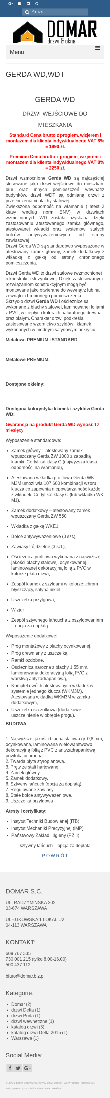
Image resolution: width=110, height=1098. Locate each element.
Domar (18, 1004)
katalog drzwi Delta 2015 (36, 1032)
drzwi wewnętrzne (29, 1021)
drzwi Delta (22, 1010)
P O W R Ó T (55, 855)
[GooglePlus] (27, 1068)
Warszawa (21, 1038)
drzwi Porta (22, 1015)
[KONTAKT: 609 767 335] (36, 3)
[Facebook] (10, 1068)
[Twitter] (18, 1068)
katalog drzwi (24, 1027)
